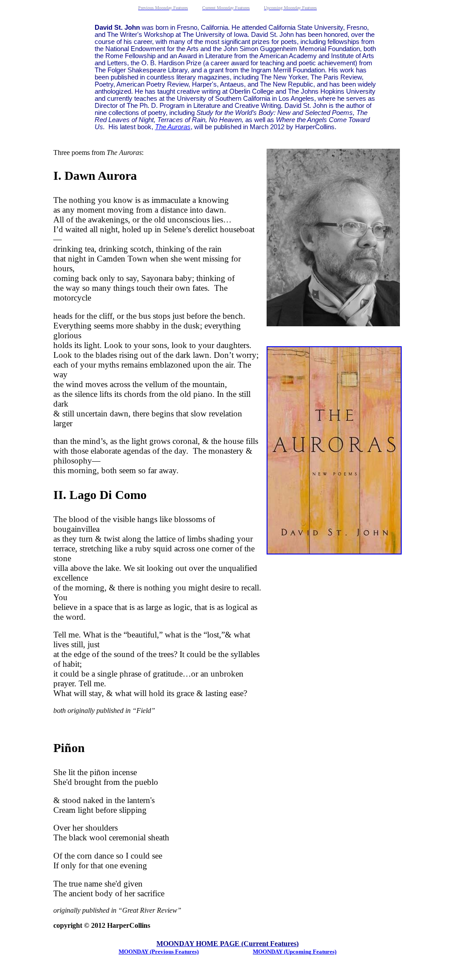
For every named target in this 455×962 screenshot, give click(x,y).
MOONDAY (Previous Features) (159, 951)
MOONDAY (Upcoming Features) (294, 951)
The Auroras (173, 127)
